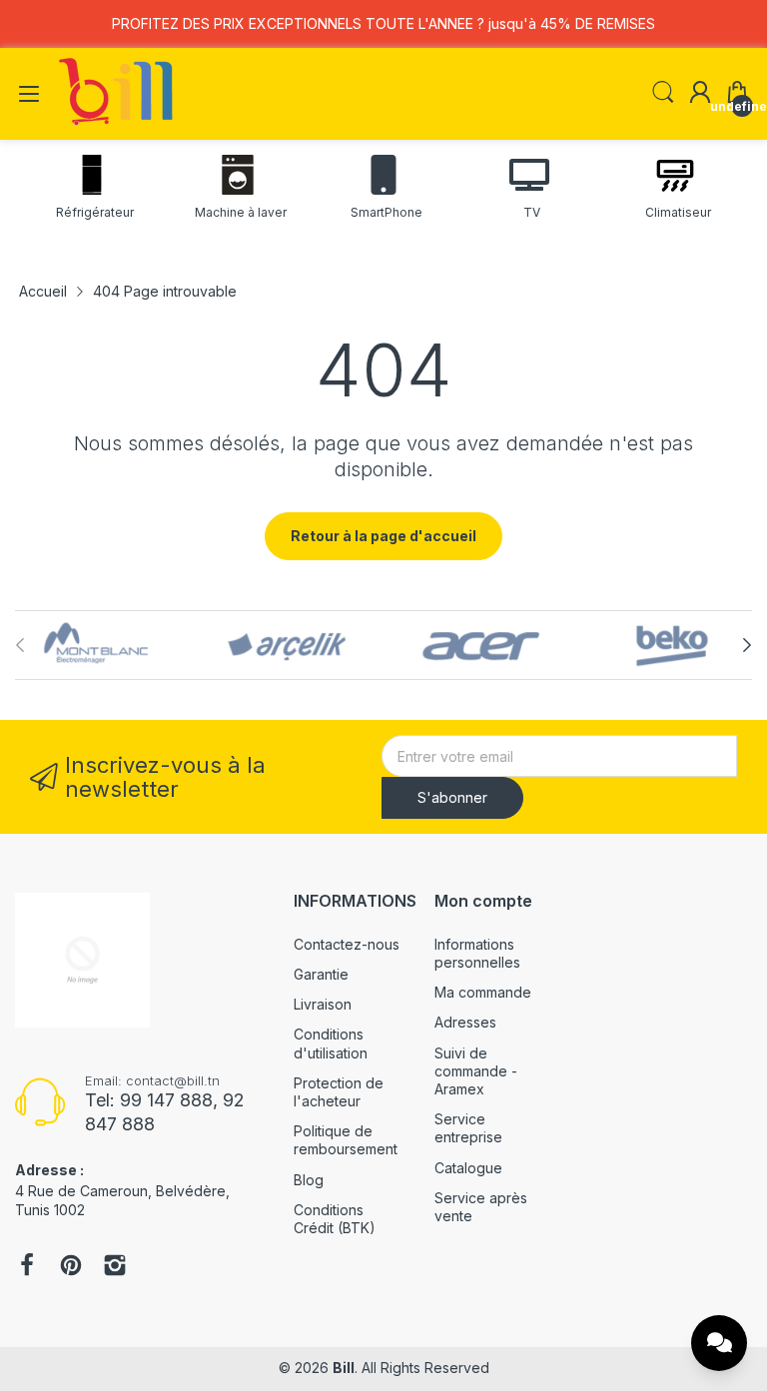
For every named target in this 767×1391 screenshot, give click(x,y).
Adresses (465, 1022)
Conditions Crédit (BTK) (335, 1218)
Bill (344, 1367)
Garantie (321, 974)
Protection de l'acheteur (339, 1091)
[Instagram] (115, 1267)
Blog (309, 1179)
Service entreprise (468, 1127)
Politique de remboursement (345, 1139)
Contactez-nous (346, 944)
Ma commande (482, 992)
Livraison (323, 1004)
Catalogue (468, 1167)
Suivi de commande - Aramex (475, 1070)
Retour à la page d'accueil (383, 535)
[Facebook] (27, 1267)
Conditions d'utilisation (331, 1043)
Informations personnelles (477, 953)
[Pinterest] (71, 1267)
